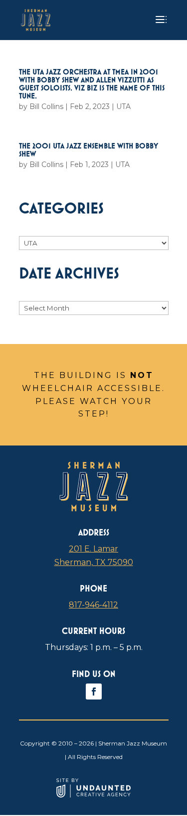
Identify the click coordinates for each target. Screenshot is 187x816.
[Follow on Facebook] (94, 692)
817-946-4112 (93, 605)
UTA (123, 106)
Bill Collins (46, 106)
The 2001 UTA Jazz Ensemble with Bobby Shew (88, 149)
